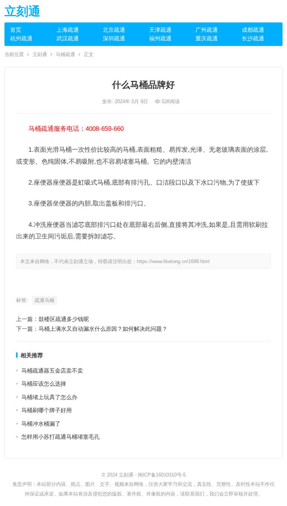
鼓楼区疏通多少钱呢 (63, 319)
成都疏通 (253, 30)
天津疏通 (160, 30)
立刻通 (22, 11)
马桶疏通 (65, 54)
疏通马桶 (44, 300)
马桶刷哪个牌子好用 (46, 410)
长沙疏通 (253, 38)
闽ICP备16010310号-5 (162, 475)
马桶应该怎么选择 (43, 383)
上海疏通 (67, 30)
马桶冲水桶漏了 (41, 423)
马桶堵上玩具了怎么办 (49, 397)
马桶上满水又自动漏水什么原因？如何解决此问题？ (102, 328)
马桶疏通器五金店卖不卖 (52, 370)
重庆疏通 (206, 38)
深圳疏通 (114, 38)
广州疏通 (206, 30)
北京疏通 (114, 30)
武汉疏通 (67, 38)
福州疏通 (160, 38)
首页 (15, 30)
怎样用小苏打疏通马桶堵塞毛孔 (60, 437)
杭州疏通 (21, 38)
